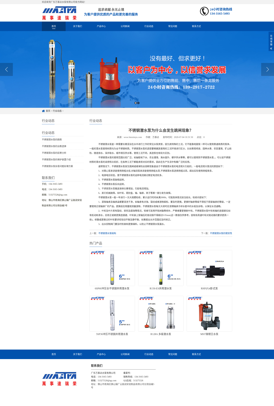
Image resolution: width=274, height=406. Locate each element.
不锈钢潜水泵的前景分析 (54, 153)
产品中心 (101, 26)
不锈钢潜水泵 (108, 188)
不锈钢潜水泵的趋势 (52, 139)
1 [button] (135, 103)
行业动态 (148, 26)
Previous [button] (6, 69)
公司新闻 (125, 26)
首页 (54, 26)
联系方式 (196, 26)
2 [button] (138, 103)
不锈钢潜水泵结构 (107, 233)
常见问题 (172, 26)
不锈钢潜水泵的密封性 (221, 233)
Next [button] (267, 69)
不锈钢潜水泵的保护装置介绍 (56, 159)
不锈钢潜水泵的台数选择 (54, 146)
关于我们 (77, 26)
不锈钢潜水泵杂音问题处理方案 (57, 166)
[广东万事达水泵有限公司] (59, 12)
